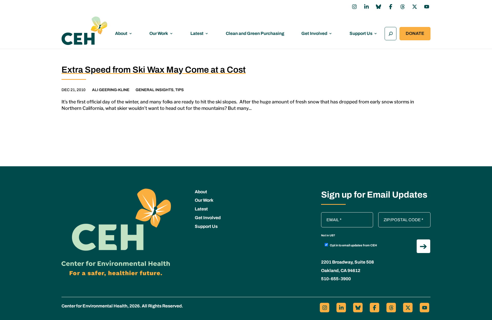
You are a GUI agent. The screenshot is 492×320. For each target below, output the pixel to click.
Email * (330, 214)
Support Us (361, 33)
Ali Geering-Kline (110, 90)
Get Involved (314, 33)
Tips (179, 90)
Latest (196, 33)
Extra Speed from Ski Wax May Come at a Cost (153, 69)
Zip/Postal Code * (396, 214)
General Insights (154, 90)
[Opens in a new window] (354, 7)
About (121, 33)
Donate (415, 33)
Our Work (158, 33)
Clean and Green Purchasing (255, 33)
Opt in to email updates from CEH (353, 245)
